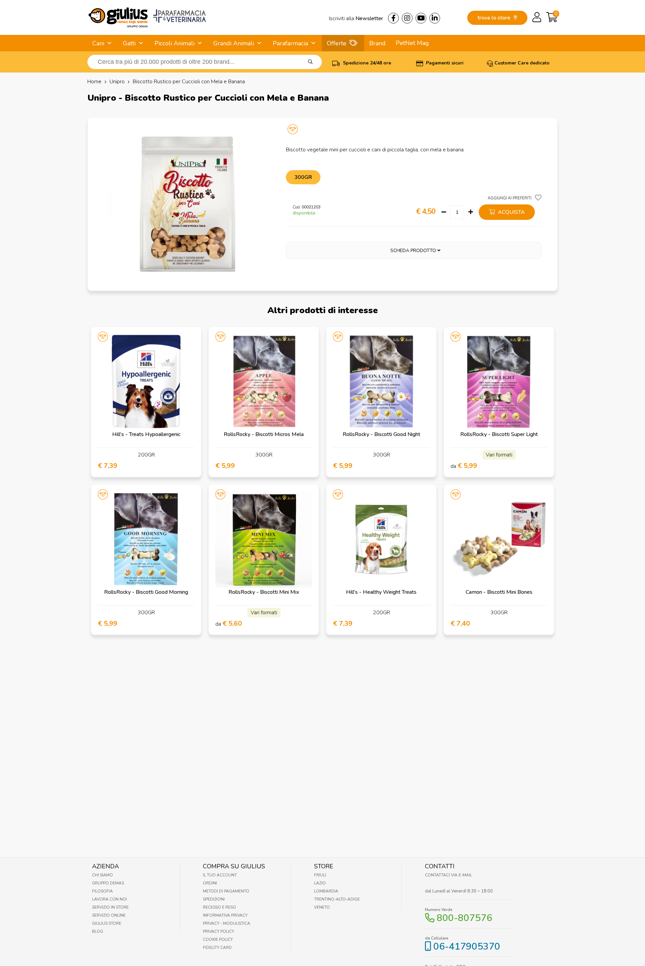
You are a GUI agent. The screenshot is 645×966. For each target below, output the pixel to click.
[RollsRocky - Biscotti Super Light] (498, 381)
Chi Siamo (102, 875)
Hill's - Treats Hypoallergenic (146, 434)
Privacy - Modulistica (226, 923)
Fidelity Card (217, 947)
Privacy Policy (218, 931)
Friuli (320, 875)
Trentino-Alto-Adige (337, 899)
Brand (377, 43)
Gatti (129, 43)
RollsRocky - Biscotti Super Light (499, 434)
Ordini (210, 883)
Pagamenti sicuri (444, 63)
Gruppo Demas (108, 883)
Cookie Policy (218, 939)
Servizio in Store (110, 907)
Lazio (320, 883)
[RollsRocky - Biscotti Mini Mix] (263, 539)
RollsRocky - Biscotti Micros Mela (264, 434)
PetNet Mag (412, 43)
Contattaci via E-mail (448, 875)
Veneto (322, 907)
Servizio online (109, 915)
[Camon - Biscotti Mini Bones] (498, 539)
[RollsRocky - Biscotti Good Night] (381, 381)
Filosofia (102, 891)
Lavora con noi (109, 899)
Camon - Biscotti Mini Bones (499, 592)
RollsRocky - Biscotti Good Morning (146, 592)
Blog (97, 931)
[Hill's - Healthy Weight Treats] (381, 539)
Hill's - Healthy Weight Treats (381, 592)
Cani (98, 43)
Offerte (336, 43)
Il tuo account (220, 875)
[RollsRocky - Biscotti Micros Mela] (263, 381)
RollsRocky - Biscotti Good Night (381, 434)
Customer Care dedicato (522, 63)
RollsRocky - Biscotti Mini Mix (263, 592)
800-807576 (464, 918)
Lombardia (326, 891)
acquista (511, 212)
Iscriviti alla (356, 18)
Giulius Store (106, 923)
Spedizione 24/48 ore (366, 63)
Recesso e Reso (219, 907)
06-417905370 (466, 946)
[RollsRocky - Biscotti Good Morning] (146, 539)
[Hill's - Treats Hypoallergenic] (146, 381)
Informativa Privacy (225, 915)
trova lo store (494, 17)
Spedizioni (214, 899)
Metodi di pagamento (226, 891)
